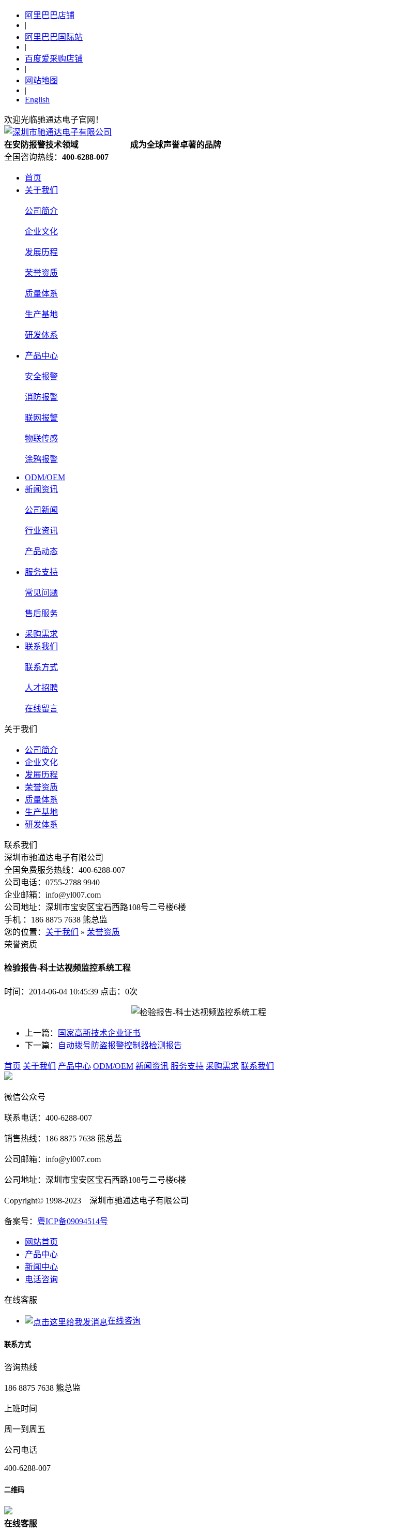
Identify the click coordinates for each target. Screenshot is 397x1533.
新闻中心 (41, 1266)
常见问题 (41, 592)
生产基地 (41, 314)
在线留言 (41, 708)
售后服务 (41, 613)
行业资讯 (41, 530)
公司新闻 (41, 509)
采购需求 (41, 634)
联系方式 (41, 667)
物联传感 (41, 438)
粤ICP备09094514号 (72, 1221)
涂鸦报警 (41, 459)
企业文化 (41, 231)
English (37, 99)
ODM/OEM (45, 477)
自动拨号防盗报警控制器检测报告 (120, 1045)
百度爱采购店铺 (54, 58)
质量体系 (41, 293)
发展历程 (41, 252)
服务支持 (41, 572)
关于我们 (41, 190)
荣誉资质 (41, 273)
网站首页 (41, 1242)
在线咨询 (124, 1320)
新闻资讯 (41, 489)
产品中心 (41, 355)
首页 (33, 177)
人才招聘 (41, 687)
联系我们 (41, 646)
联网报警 (41, 417)
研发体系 (41, 335)
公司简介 (41, 210)
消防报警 (41, 397)
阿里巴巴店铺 (49, 15)
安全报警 (41, 376)
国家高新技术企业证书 (99, 1033)
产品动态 (41, 551)
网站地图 (41, 80)
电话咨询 (41, 1279)
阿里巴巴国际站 (54, 37)
